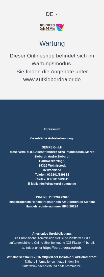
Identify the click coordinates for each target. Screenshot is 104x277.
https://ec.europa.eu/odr (62, 247)
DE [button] (49, 14)
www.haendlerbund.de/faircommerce (55, 266)
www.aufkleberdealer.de (52, 79)
